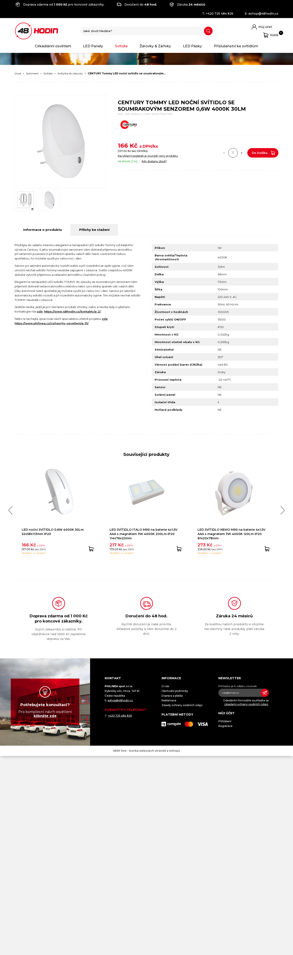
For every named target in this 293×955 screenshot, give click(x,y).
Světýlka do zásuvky (70, 73)
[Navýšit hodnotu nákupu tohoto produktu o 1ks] (241, 152)
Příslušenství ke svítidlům (236, 46)
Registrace (225, 726)
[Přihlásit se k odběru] (265, 693)
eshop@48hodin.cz (263, 13)
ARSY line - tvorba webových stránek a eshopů (146, 750)
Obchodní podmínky (175, 691)
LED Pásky (192, 46)
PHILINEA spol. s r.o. (37, 31)
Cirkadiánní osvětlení (53, 46)
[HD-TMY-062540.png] (49, 200)
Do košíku (259, 153)
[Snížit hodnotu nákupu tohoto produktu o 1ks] (224, 152)
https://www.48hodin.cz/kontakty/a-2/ (72, 311)
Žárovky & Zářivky (155, 46)
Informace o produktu (42, 230)
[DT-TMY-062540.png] (25, 200)
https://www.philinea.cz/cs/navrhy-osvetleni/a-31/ (52, 323)
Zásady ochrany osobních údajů (182, 705)
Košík (274, 34)
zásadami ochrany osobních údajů (246, 704)
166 (123, 145)
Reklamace (169, 700)
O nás (165, 686)
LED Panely (93, 46)
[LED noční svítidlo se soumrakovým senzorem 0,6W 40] (61, 141)
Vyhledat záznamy (208, 31)
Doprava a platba (172, 695)
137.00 (123, 151)
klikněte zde (45, 716)
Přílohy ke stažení (94, 230)
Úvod (18, 73)
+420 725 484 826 (219, 13)
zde (40, 311)
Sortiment (32, 73)
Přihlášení (224, 721)
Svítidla (121, 46)
